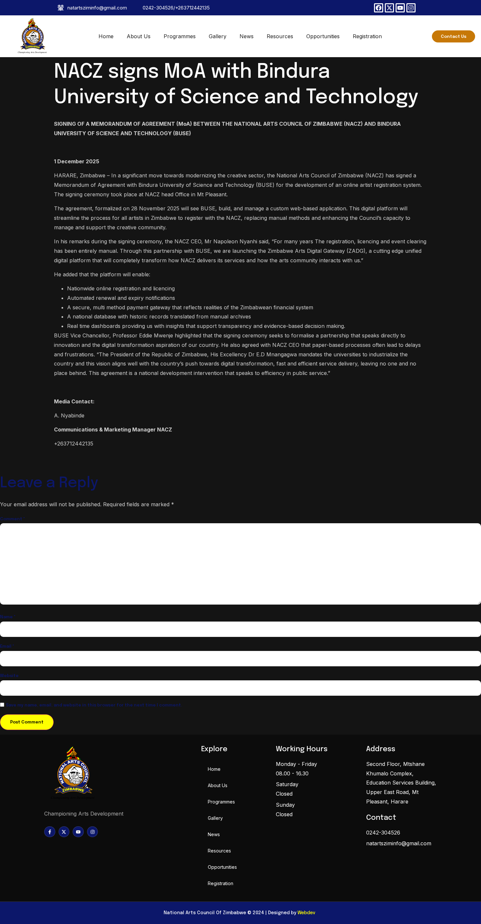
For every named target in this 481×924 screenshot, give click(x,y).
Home (106, 36)
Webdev (306, 913)
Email (7, 646)
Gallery (217, 36)
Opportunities (323, 36)
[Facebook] (378, 7)
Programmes (180, 36)
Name (8, 617)
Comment (12, 519)
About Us (139, 36)
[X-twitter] (389, 7)
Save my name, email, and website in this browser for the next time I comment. (94, 705)
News (247, 36)
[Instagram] (411, 7)
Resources (280, 36)
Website (9, 676)
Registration (367, 36)
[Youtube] (400, 7)
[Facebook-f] (49, 831)
